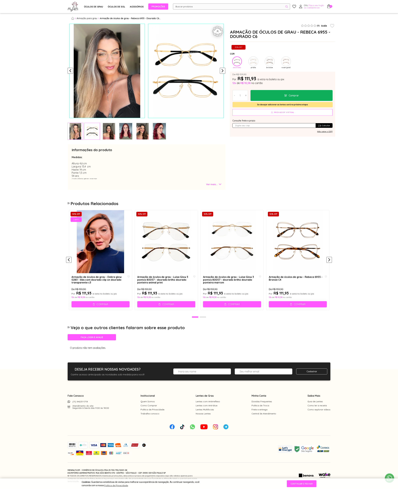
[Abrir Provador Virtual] (217, 31)
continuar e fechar (302, 483)
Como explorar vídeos (319, 409)
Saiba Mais (314, 395)
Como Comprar (149, 405)
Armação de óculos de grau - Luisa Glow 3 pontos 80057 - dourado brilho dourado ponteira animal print (162, 280)
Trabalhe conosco (150, 414)
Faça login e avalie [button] (92, 337)
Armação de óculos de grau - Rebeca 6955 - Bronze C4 (295, 278)
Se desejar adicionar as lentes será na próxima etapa (282, 104)
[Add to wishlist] (332, 26)
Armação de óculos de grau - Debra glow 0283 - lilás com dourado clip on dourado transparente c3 (97, 280)
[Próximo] (329, 260)
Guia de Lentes (315, 401)
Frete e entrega (259, 409)
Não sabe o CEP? (325, 131)
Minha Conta (259, 395)
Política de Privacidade (152, 409)
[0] (328, 7)
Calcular (326, 125)
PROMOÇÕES (158, 6)
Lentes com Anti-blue (206, 405)
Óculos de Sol (116, 6)
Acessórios (137, 6)
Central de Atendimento (264, 414)
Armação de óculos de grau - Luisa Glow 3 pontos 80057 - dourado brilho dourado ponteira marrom (228, 280)
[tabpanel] (75, 131)
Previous (70, 71)
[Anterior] (69, 260)
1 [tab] (195, 317)
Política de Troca (260, 405)
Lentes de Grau (205, 395)
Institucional (148, 395)
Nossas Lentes (203, 414)
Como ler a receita (317, 405)
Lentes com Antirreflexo (208, 401)
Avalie (324, 25)
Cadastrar (312, 371)
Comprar (294, 95)
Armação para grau (87, 18)
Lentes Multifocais (205, 409)
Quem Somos (148, 401)
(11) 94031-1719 (80, 402)
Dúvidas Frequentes (262, 401)
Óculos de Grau (93, 6)
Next (222, 71)
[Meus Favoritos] (294, 7)
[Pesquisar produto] (286, 6)
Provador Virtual (284, 112)
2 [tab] (203, 317)
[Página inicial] (74, 18)
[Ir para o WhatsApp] (389, 478)
